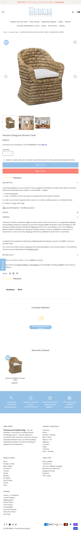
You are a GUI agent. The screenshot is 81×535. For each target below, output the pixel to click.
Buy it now (40, 171)
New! (5, 461)
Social (43, 26)
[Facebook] (4, 524)
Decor (45, 432)
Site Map (6, 514)
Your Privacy (8, 505)
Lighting (46, 442)
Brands (68, 22)
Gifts (5, 485)
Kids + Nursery (48, 451)
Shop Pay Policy (9, 512)
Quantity (6, 149)
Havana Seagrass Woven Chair (15, 379)
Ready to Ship (8, 464)
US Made (6, 478)
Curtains (46, 444)
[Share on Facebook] (9, 273)
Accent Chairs (13, 32)
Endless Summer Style (19, 22)
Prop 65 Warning (9, 509)
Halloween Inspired (49, 22)
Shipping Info (8, 500)
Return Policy (8, 502)
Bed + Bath (47, 437)
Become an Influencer (51, 468)
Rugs (44, 446)
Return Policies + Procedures (28, 265)
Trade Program (9, 497)
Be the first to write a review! (40, 327)
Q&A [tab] (20, 289)
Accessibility (8, 507)
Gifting (61, 26)
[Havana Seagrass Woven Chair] (15, 365)
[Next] (77, 2)
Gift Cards (47, 476)
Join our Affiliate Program (52, 466)
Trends (6, 471)
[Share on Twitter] (13, 273)
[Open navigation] (3, 12)
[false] (11, 398)
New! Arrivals (34, 22)
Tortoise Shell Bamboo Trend (28, 26)
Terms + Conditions (11, 495)
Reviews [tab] (10, 289)
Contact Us (47, 464)
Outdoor (46, 449)
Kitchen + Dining (49, 435)
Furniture (46, 430)
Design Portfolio (49, 471)
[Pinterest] (6, 524)
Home (5, 32)
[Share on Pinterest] (17, 273)
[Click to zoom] (75, 42)
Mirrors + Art (47, 439)
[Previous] (4, 2)
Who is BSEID (47, 461)
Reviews (46, 473)
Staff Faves (52, 26)
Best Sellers (7, 466)
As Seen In (7, 468)
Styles (60, 22)
